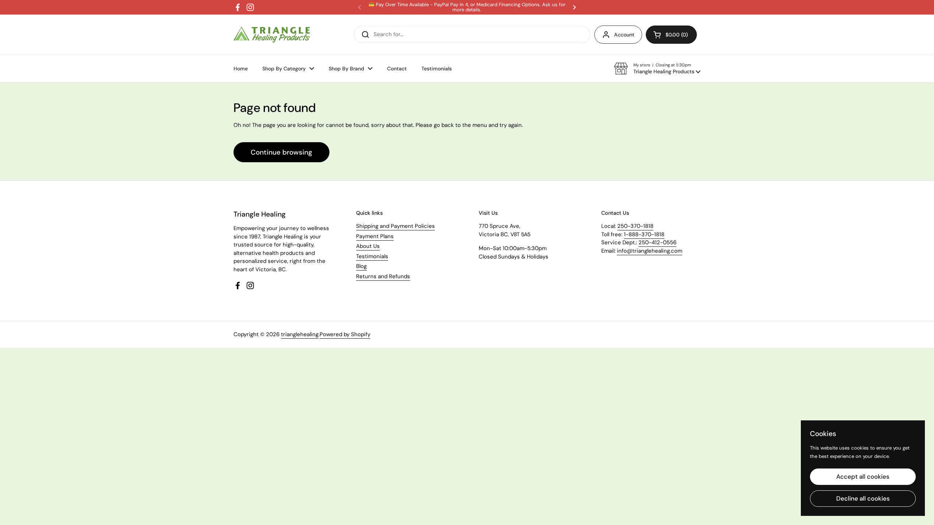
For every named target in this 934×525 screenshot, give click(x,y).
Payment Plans (375, 236)
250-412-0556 (657, 242)
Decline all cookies (863, 498)
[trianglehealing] (272, 35)
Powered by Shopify (345, 334)
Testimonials (372, 256)
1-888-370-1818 (644, 234)
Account (624, 34)
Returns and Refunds (383, 276)
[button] (657, 68)
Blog (361, 266)
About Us (368, 246)
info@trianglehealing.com (649, 250)
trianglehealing (300, 334)
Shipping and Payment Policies (395, 226)
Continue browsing (281, 152)
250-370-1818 (635, 226)
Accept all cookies (862, 476)
